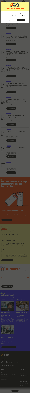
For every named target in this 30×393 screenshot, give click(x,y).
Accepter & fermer (21, 20)
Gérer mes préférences (9, 20)
